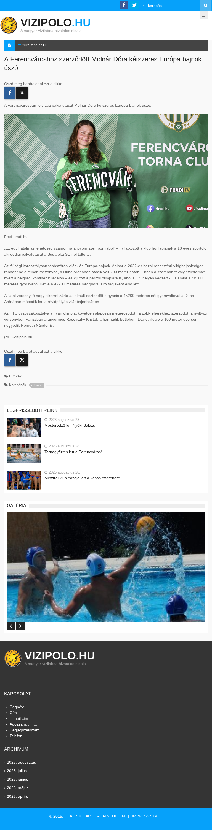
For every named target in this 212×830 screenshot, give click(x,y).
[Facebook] (9, 93)
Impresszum (145, 816)
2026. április (17, 796)
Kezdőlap (80, 816)
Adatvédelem (111, 816)
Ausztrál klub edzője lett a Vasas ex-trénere (82, 478)
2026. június (17, 779)
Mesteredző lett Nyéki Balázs (69, 425)
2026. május (17, 788)
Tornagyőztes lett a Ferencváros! (73, 452)
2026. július (17, 771)
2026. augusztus (21, 762)
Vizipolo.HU (60, 656)
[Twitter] (22, 93)
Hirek (37, 385)
